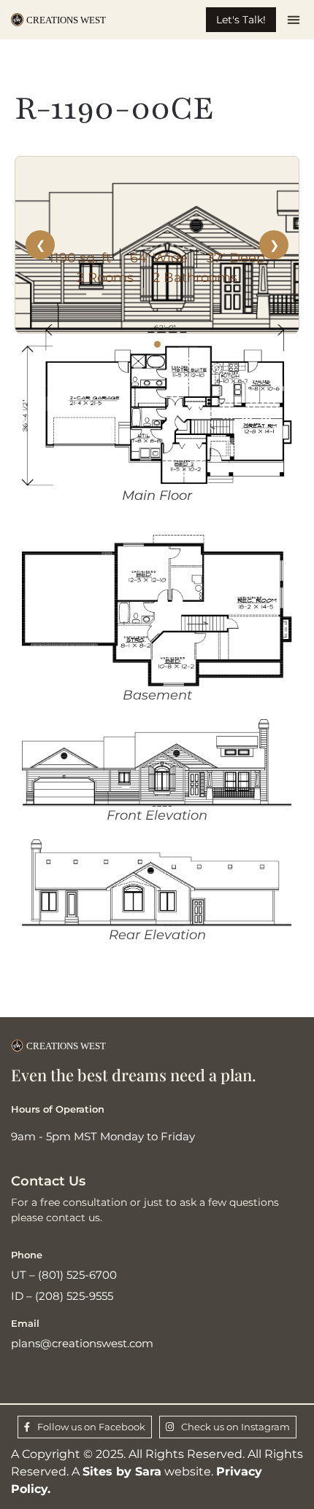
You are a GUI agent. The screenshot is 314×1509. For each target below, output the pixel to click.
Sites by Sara (122, 1471)
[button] (293, 20)
